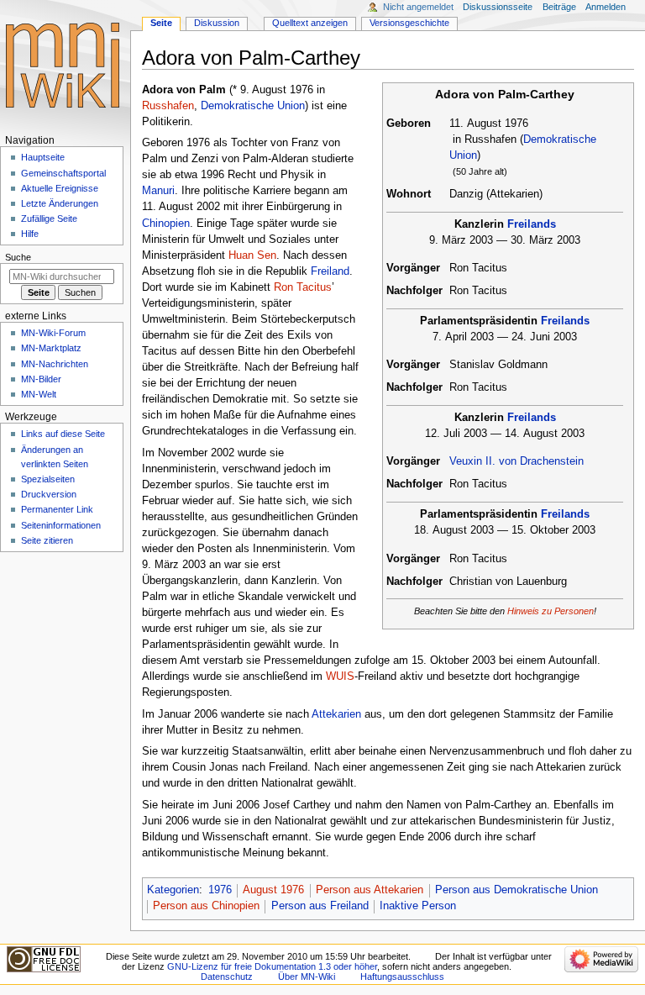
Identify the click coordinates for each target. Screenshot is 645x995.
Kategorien (173, 890)
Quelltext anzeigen (310, 23)
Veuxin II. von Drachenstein (516, 461)
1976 (220, 890)
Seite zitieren (47, 540)
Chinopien (166, 223)
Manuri (158, 191)
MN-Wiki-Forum (53, 333)
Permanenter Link (57, 509)
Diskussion (216, 23)
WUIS (340, 676)
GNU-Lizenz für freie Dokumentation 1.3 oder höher (272, 966)
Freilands (531, 224)
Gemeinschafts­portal (63, 173)
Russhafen (168, 106)
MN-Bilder (41, 379)
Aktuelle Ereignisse (59, 188)
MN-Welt (38, 394)
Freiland (330, 271)
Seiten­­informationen (61, 525)
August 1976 (273, 890)
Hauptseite (43, 157)
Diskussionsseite (497, 7)
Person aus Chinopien (206, 906)
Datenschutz (227, 976)
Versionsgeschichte (409, 23)
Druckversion (48, 494)
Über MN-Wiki (306, 976)
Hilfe (30, 234)
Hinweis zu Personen (550, 611)
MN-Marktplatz (51, 348)
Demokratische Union (253, 106)
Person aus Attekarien (369, 890)
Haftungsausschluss (402, 976)
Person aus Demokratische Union (516, 890)
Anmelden (605, 7)
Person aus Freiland (320, 906)
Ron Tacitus (303, 287)
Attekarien (336, 714)
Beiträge (559, 7)
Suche (18, 257)
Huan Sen (252, 255)
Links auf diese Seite (63, 434)
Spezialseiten (48, 479)
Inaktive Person (418, 906)
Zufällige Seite (49, 218)
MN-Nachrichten (54, 364)
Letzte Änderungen (59, 203)
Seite (161, 23)
